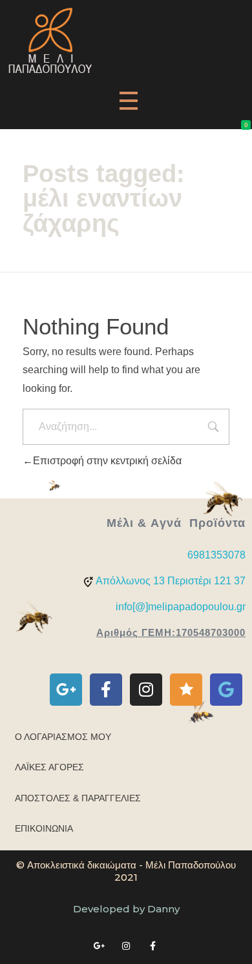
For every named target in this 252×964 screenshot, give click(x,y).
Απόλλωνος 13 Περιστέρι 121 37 (171, 580)
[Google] (226, 689)
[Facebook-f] (106, 689)
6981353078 (216, 554)
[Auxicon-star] (186, 689)
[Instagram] (146, 689)
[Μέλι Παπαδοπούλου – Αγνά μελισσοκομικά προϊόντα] (50, 40)
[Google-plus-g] (66, 689)
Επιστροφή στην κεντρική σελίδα (107, 460)
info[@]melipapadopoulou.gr (181, 606)
